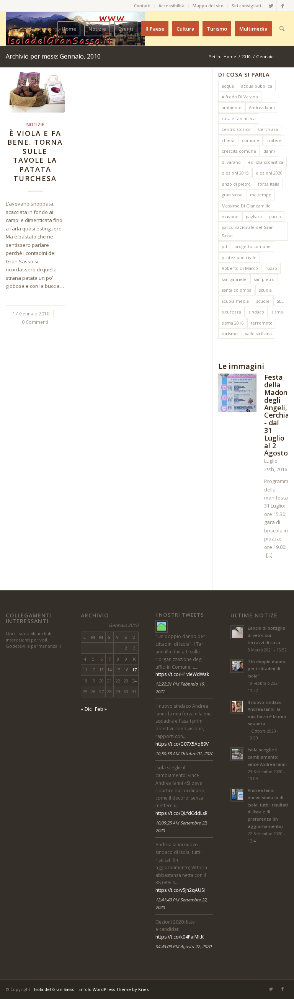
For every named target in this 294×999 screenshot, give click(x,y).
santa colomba (237, 290)
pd (224, 246)
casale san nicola (239, 118)
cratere (274, 140)
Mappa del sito (208, 5)
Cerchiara (268, 129)
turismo (230, 333)
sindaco (256, 312)
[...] (269, 555)
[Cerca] (282, 29)
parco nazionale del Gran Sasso (248, 231)
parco (275, 216)
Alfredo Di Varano (240, 97)
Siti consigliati (246, 5)
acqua (228, 86)
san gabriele (234, 279)
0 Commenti (35, 322)
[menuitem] (142, 6)
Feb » (101, 708)
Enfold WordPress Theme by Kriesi (114, 989)
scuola (265, 290)
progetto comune (252, 246)
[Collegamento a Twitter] (270, 5)
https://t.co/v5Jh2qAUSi (180, 890)
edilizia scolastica (265, 162)
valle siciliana (258, 333)
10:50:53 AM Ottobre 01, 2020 (184, 753)
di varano (231, 162)
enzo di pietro (236, 184)
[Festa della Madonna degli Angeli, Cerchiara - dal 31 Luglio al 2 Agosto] (237, 394)
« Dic (86, 708)
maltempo (260, 195)
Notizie (35, 124)
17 (134, 670)
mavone (230, 216)
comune (250, 140)
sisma (277, 312)
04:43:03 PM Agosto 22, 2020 (183, 946)
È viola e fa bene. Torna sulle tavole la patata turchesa (35, 156)
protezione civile (239, 257)
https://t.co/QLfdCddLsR (181, 813)
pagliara (254, 216)
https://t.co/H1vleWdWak (182, 674)
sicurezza (231, 312)
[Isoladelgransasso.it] (161, 626)
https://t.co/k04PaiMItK (179, 937)
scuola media (235, 301)
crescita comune (239, 151)
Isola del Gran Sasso (54, 989)
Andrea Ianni (262, 107)
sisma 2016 (232, 323)
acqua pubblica (256, 86)
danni (269, 151)
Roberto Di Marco (240, 268)
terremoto (262, 323)
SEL (280, 301)
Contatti (142, 5)
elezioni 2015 (235, 173)
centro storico (236, 129)
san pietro (264, 279)
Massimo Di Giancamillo (246, 206)
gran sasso (232, 195)
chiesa (228, 140)
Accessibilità (171, 5)
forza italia (268, 184)
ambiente (232, 107)
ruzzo (271, 268)
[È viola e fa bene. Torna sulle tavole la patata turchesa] (35, 92)
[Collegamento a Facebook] (282, 5)
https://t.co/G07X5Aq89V (182, 744)
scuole (263, 301)
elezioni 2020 (269, 173)
